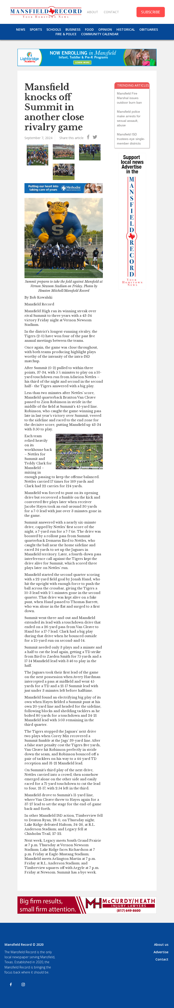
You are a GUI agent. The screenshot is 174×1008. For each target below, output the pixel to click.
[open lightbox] (37, 154)
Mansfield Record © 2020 (24, 944)
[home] (45, 12)
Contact (161, 959)
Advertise (161, 952)
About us (161, 944)
